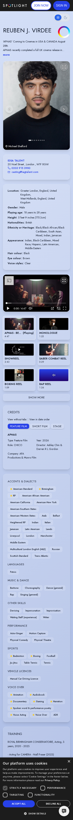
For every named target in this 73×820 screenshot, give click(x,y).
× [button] (68, 761)
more (6, 55)
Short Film (40, 426)
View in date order (39, 419)
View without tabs (17, 419)
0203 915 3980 (20, 168)
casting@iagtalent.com (25, 172)
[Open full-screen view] (64, 67)
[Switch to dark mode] (62, 17)
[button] (61, 5)
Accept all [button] (19, 803)
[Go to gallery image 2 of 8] (32, 140)
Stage (57, 426)
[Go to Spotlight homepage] (14, 5)
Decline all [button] (53, 803)
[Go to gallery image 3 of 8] (34, 140)
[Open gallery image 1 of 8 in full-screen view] (36, 105)
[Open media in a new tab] (52, 308)
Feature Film (18, 426)
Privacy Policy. (52, 780)
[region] (36, 293)
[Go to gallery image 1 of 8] (29, 140)
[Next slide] (64, 109)
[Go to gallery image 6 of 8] (40, 140)
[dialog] (36, 788)
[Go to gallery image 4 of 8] (36, 140)
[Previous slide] (9, 109)
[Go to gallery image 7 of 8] (42, 140)
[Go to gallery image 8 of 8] (44, 140)
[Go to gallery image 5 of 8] (38, 140)
